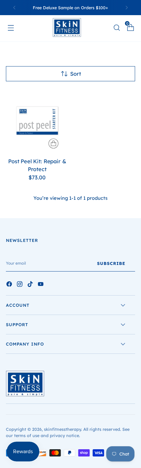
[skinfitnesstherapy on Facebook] (10, 285)
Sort (75, 73)
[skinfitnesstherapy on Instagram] (20, 285)
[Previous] (14, 7)
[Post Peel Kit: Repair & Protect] (37, 120)
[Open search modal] (116, 27)
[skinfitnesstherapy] (70, 27)
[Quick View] (53, 143)
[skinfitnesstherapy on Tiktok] (31, 285)
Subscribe (111, 263)
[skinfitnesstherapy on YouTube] (41, 285)
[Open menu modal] (14, 27)
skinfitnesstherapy (62, 429)
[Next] (126, 7)
